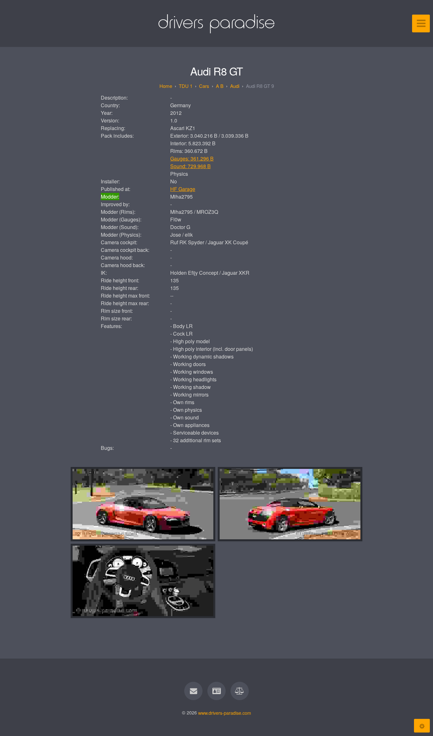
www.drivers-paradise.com (224, 712)
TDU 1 (185, 85)
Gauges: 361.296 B (192, 158)
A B (219, 85)
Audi (234, 85)
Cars (204, 85)
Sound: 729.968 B (190, 166)
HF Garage (182, 189)
